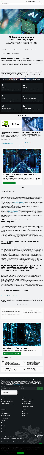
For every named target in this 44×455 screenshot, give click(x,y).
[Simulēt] (15, 49)
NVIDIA (28, 63)
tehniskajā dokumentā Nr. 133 (14, 211)
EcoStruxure (24, 411)
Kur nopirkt (24, 404)
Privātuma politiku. (17, 384)
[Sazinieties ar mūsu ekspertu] (12, 353)
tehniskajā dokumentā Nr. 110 (19, 202)
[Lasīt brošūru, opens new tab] (6, 317)
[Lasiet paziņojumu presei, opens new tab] (7, 143)
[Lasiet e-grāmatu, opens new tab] (9, 183)
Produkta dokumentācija (6, 399)
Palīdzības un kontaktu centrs (28, 399)
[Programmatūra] (16, 53)
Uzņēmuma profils (4, 413)
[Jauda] (21, 49)
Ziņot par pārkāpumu (5, 415)
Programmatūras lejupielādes (7, 401)
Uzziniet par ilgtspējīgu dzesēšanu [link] (8, 295)
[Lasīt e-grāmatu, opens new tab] (28, 317)
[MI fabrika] (4, 49)
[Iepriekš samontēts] (6, 53)
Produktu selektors (5, 403)
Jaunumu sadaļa (4, 418)
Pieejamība (3, 416)
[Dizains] (10, 49)
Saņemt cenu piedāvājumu (27, 403)
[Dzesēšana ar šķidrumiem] (30, 49)
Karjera (2, 411)
